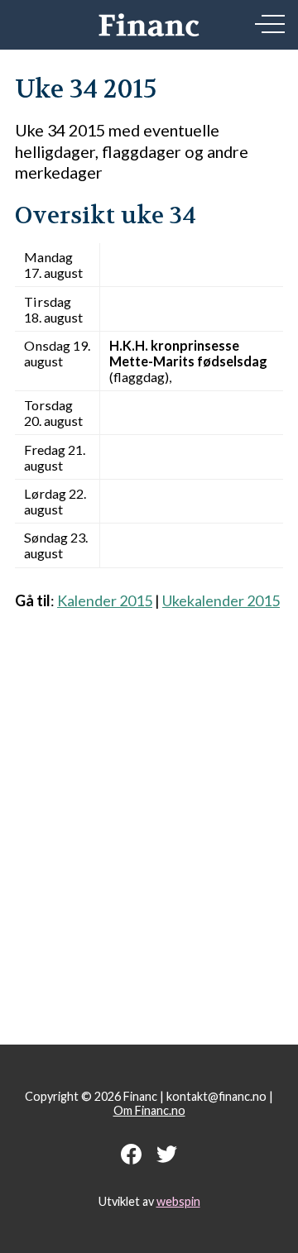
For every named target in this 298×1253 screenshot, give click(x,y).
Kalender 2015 (104, 600)
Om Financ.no (149, 1110)
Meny (270, 24)
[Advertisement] (149, 818)
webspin (178, 1201)
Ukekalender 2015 (221, 600)
